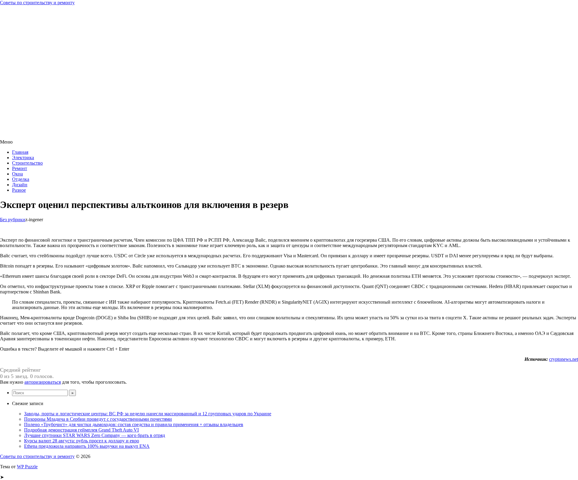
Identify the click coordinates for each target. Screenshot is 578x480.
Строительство (27, 163)
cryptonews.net (563, 359)
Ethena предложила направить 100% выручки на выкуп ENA (87, 446)
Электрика (23, 157)
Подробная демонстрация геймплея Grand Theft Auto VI (81, 429)
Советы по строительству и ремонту (37, 2)
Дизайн (19, 184)
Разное (19, 190)
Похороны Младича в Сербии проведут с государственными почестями (98, 419)
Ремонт (19, 168)
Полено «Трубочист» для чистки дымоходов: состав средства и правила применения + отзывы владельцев (133, 424)
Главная (20, 152)
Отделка (20, 179)
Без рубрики (12, 219)
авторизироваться (42, 382)
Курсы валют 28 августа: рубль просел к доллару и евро (81, 440)
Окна (17, 173)
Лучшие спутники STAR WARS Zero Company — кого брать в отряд (94, 435)
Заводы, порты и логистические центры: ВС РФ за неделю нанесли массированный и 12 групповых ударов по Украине (147, 413)
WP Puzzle (27, 466)
